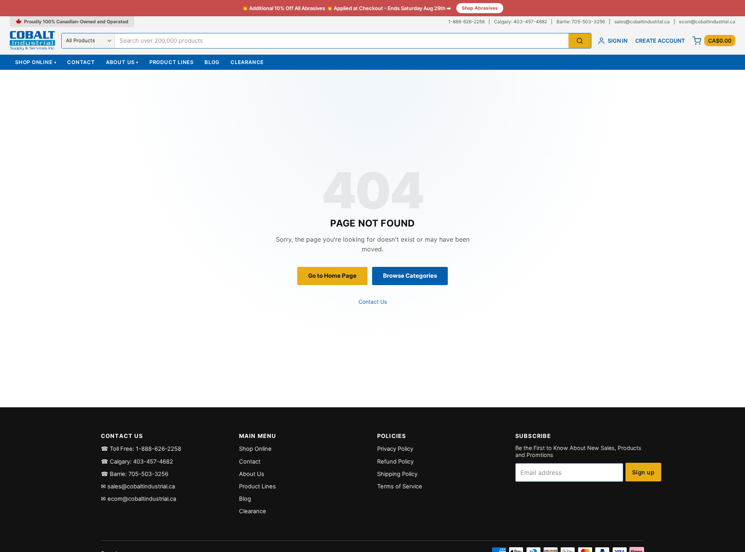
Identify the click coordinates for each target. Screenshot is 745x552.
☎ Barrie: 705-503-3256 (134, 474)
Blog (212, 62)
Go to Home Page (332, 275)
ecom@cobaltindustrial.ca (707, 21)
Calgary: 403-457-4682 (520, 21)
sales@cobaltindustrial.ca (642, 21)
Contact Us (373, 301)
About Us (122, 62)
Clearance (247, 62)
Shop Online (35, 62)
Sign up (643, 472)
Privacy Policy (395, 448)
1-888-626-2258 (466, 21)
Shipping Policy (397, 474)
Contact (81, 62)
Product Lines (171, 62)
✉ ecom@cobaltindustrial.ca (138, 498)
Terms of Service (399, 486)
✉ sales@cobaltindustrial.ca (138, 486)
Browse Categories (410, 275)
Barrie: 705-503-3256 (580, 21)
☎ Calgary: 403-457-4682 (137, 461)
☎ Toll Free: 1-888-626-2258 (141, 448)
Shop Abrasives (480, 8)
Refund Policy (395, 461)
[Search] (579, 40)
